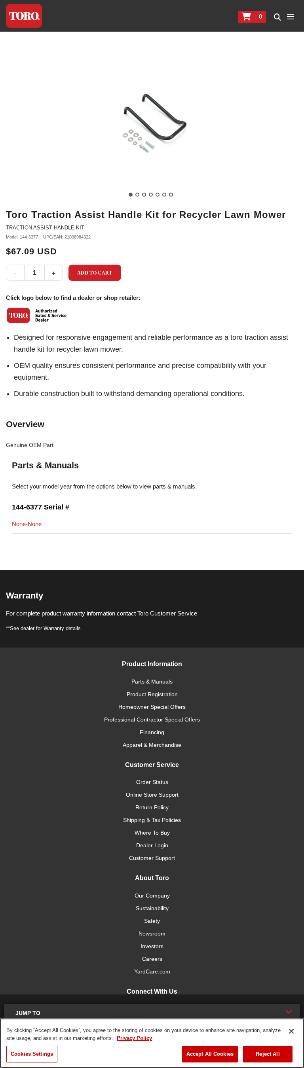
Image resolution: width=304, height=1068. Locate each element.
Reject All (267, 1054)
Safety (152, 921)
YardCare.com (152, 971)
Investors (152, 946)
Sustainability (152, 908)
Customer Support (152, 858)
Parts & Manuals (152, 681)
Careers (152, 959)
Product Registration (152, 694)
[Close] (291, 1031)
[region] (152, 1043)
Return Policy (152, 807)
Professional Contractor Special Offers (152, 719)
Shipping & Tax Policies (152, 820)
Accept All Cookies (210, 1054)
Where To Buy (152, 832)
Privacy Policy (134, 1038)
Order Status (152, 782)
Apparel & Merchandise (152, 745)
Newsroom (152, 933)
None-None (27, 524)
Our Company (152, 895)
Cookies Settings (32, 1054)
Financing (152, 732)
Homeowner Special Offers (152, 707)
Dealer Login (152, 845)
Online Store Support (152, 795)
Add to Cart (94, 273)
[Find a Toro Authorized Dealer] (37, 315)
